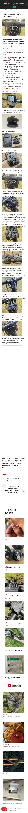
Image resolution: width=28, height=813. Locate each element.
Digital (5, 773)
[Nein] (26, 4)
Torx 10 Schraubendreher (13, 88)
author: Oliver (18, 9)
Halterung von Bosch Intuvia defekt (13, 623)
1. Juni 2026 (7, 570)
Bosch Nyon (6, 478)
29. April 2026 (7, 625)
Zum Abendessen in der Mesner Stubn (11, 746)
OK (14, 7)
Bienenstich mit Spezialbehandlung (13, 541)
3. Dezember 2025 (8, 678)
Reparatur (5, 480)
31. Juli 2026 (7, 542)
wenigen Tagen (9, 57)
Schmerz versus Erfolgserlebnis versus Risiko (12, 803)
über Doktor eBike (14, 810)
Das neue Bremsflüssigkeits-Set (12, 677)
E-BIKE (4, 9)
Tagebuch (7, 539)
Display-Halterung (17, 478)
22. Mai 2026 (7, 598)
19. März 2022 (10, 9)
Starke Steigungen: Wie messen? (10, 775)
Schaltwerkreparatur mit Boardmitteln (13, 650)
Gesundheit (6, 801)
